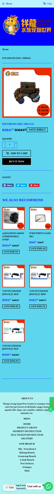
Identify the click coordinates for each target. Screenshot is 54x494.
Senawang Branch (27, 456)
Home (5, 49)
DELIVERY (27, 438)
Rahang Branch (27, 452)
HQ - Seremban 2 (27, 449)
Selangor (27, 467)
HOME (27, 424)
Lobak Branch (27, 460)
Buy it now (16, 161)
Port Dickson (27, 463)
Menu (9, 3)
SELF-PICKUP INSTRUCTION (27, 435)
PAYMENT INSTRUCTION (27, 431)
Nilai (27, 470)
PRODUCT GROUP (27, 427)
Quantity (7, 138)
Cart (49, 3)
